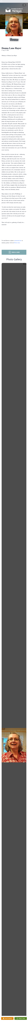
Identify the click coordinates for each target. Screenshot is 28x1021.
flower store (17, 242)
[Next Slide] (24, 745)
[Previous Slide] (3, 745)
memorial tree (18, 240)
